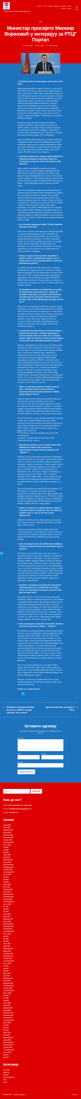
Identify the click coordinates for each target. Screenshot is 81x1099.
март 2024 (6, 887)
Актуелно (50, 6)
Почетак (39, 6)
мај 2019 (6, 1030)
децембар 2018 (8, 1042)
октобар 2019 (7, 1018)
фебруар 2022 (8, 948)
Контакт (68, 8)
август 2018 (7, 1052)
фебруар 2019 (8, 1037)
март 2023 (6, 916)
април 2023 (7, 914)
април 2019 (7, 1032)
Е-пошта (44, 754)
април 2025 (7, 855)
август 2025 (7, 845)
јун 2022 (6, 939)
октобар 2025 (7, 840)
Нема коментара (53, 45)
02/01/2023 (41, 45)
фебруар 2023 (8, 919)
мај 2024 (6, 882)
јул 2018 (6, 1055)
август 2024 (7, 874)
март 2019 (6, 1035)
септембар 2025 (8, 842)
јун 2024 (6, 879)
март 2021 (6, 976)
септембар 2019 (8, 1020)
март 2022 (6, 946)
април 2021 (7, 973)
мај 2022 (6, 941)
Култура (63, 6)
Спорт (69, 6)
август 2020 (7, 993)
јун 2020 (6, 998)
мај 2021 (6, 971)
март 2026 (6, 827)
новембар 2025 (8, 837)
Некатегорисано (8, 1077)
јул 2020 (6, 995)
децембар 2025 (8, 835)
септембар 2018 (8, 1050)
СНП (44, 6)
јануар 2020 (7, 1010)
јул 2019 (6, 1025)
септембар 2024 (8, 872)
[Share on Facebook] (19, 693)
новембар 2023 (8, 897)
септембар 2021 (8, 961)
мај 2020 (6, 1000)
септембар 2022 (8, 931)
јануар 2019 (7, 1040)
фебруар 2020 (8, 1008)
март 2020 (6, 1005)
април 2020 (7, 1003)
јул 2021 (6, 966)
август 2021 (7, 963)
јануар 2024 (7, 892)
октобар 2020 (7, 988)
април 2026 (7, 825)
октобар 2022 (7, 929)
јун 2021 (6, 968)
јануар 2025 (7, 862)
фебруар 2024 (8, 889)
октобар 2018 (7, 1047)
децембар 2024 (8, 865)
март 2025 (6, 857)
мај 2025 (6, 852)
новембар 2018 (8, 1045)
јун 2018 (6, 1057)
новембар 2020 (8, 986)
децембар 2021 (8, 953)
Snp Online (30, 45)
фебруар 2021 (8, 978)
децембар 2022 (8, 924)
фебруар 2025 (8, 860)
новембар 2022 (8, 926)
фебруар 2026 (8, 830)
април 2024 (7, 884)
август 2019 (7, 1023)
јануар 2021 (7, 981)
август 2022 (7, 934)
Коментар (21, 738)
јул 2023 (6, 906)
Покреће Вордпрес (19, 1094)
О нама (63, 8)
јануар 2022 (7, 951)
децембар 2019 (8, 1013)
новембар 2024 (8, 867)
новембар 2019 (8, 1015)
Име (19, 754)
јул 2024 (6, 877)
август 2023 (7, 904)
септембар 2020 (8, 990)
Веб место (20, 762)
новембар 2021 (8, 956)
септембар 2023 (8, 902)
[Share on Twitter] (23, 693)
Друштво (57, 6)
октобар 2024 (7, 869)
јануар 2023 (7, 921)
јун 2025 (6, 850)
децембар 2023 (8, 894)
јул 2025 (6, 847)
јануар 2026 (7, 832)
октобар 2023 (7, 899)
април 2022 (7, 944)
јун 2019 (6, 1028)
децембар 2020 (8, 983)
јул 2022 (6, 936)
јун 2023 (6, 909)
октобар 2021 (7, 958)
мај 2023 (6, 911)
